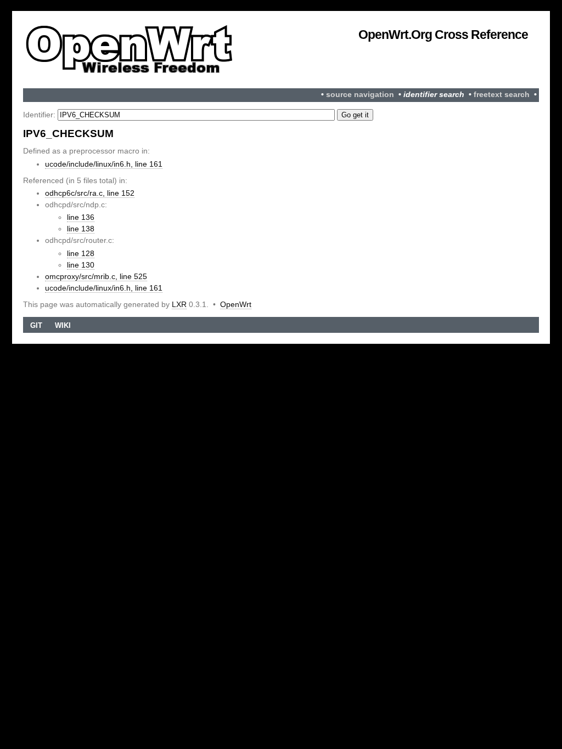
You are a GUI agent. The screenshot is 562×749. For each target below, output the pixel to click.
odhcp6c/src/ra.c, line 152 (89, 193)
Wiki (63, 325)
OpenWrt (235, 304)
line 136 (80, 217)
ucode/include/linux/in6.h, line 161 (103, 164)
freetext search (502, 94)
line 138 (80, 228)
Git (36, 325)
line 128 (80, 253)
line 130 (80, 264)
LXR (179, 304)
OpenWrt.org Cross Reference (443, 34)
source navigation (360, 94)
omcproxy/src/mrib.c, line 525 (96, 276)
